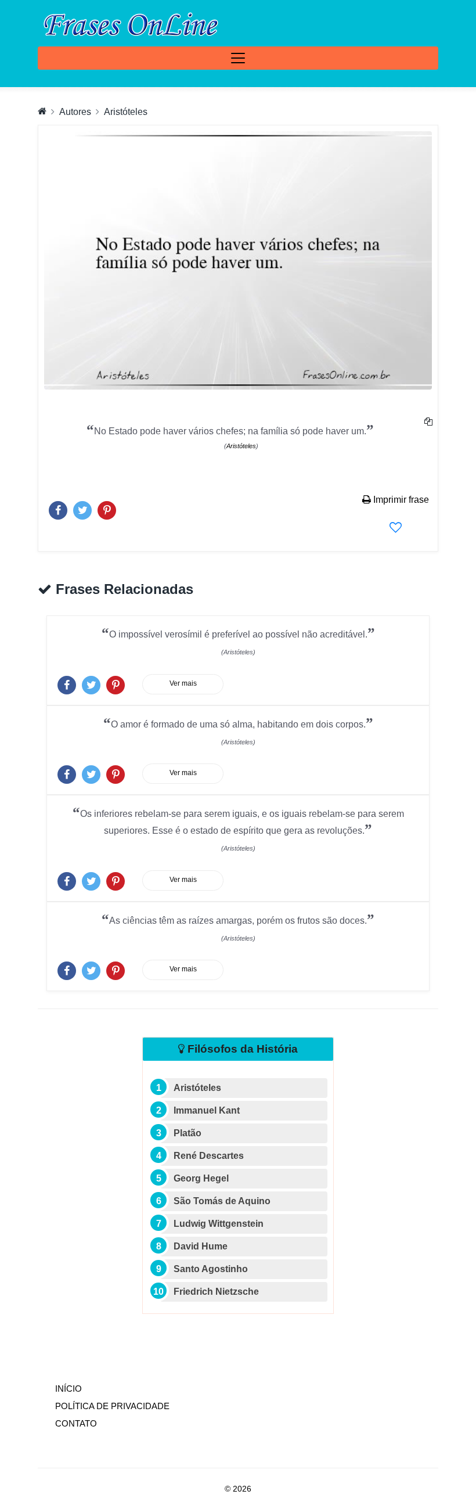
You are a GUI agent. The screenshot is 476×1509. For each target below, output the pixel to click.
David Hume (201, 1246)
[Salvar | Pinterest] (107, 508)
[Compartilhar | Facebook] (58, 508)
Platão (187, 1133)
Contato (76, 1423)
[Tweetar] (82, 508)
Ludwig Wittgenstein (219, 1224)
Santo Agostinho (211, 1269)
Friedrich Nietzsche (216, 1291)
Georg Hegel (201, 1178)
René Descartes (209, 1156)
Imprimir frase (400, 500)
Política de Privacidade (112, 1406)
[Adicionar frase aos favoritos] (396, 527)
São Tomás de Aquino (222, 1201)
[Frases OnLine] (129, 23)
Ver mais (183, 683)
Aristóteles (125, 112)
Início (92, 1388)
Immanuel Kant (207, 1110)
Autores (75, 112)
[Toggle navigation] (238, 58)
